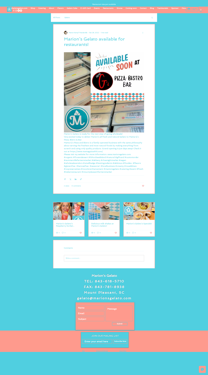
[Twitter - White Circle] (21, 10)
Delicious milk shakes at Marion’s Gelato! (102, 224)
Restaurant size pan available (104, 4)
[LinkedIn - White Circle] (18, 10)
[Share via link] (81, 179)
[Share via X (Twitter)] (70, 179)
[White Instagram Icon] (16, 10)
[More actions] (142, 32)
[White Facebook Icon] (14, 10)
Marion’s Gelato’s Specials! (139, 223)
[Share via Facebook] (65, 179)
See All (152, 198)
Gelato (67, 18)
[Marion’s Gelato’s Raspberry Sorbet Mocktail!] (68, 211)
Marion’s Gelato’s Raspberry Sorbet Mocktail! (64, 224)
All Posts (56, 18)
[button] (201, 10)
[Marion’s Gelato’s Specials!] (139, 211)
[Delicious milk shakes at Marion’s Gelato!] (104, 211)
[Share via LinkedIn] (76, 179)
